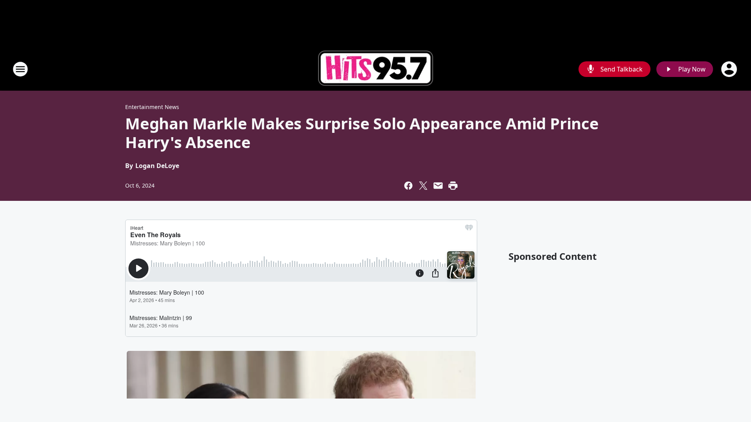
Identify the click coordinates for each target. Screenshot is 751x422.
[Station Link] (375, 69)
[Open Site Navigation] (20, 69)
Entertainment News (152, 107)
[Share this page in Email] (438, 185)
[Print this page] (452, 185)
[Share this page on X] (423, 185)
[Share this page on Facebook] (408, 185)
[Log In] (729, 69)
